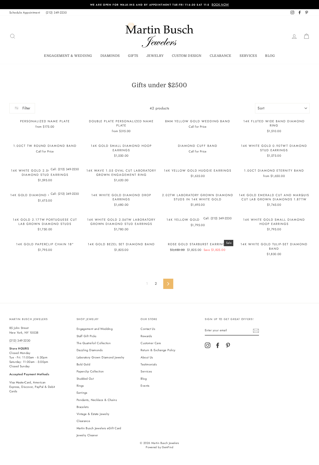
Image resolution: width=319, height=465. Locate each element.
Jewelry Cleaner (87, 435)
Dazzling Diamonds (90, 350)
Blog (270, 56)
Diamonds (110, 56)
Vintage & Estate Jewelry (93, 414)
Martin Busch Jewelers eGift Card (99, 428)
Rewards (146, 336)
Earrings (82, 392)
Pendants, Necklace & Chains (97, 400)
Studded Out (85, 378)
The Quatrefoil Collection (94, 343)
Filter (25, 108)
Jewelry (154, 56)
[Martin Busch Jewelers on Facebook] (217, 345)
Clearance (220, 56)
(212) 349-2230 (56, 12)
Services (248, 56)
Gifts (133, 56)
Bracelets (83, 407)
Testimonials (149, 364)
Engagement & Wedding (68, 56)
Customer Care (151, 343)
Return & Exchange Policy (158, 350)
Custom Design (187, 56)
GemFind (167, 447)
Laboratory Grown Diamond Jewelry (100, 357)
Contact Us (148, 329)
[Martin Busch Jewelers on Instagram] (207, 345)
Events (145, 385)
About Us (147, 357)
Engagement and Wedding (95, 329)
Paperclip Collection (90, 371)
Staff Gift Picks (86, 336)
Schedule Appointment (24, 12)
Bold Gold (83, 364)
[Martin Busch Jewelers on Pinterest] (228, 345)
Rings (80, 385)
